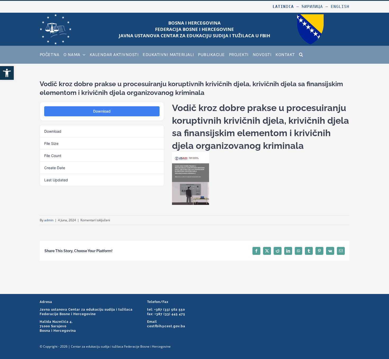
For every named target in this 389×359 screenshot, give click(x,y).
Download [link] (102, 111)
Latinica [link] (283, 6)
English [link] (340, 6)
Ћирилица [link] (312, 6)
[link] (7, 73)
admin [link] (48, 220)
